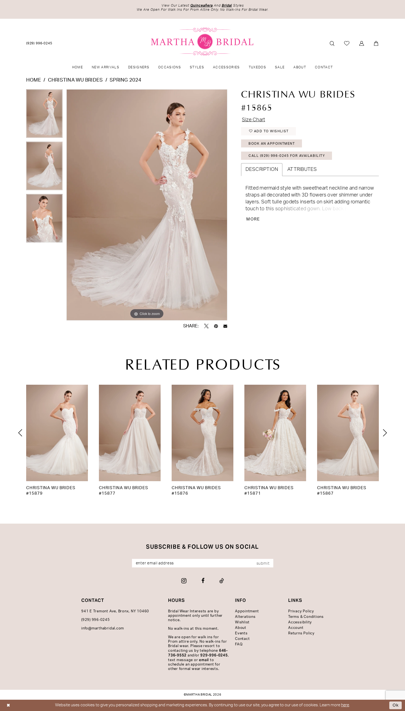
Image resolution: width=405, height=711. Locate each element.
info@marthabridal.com (102, 628)
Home (33, 80)
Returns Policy (301, 633)
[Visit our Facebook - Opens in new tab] (202, 580)
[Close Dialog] (8, 705)
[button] (362, 43)
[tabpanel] (44, 115)
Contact (242, 639)
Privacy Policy (301, 611)
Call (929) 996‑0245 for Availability (287, 155)
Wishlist (242, 622)
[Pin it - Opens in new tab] (216, 326)
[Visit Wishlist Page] (347, 43)
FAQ (238, 644)
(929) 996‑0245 (95, 620)
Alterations (245, 617)
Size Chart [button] (253, 119)
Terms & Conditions (306, 617)
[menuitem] (39, 43)
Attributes (302, 169)
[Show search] (332, 43)
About (240, 628)
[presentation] (57, 433)
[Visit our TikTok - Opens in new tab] (221, 580)
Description (261, 169)
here (345, 705)
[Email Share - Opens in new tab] (225, 326)
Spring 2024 (126, 80)
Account (295, 628)
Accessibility (300, 622)
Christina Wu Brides (75, 80)
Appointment (247, 611)
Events (241, 633)
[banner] (203, 41)
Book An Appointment (272, 143)
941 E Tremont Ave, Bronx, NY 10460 (115, 611)
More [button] (253, 219)
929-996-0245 (214, 655)
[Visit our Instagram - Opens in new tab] (184, 581)
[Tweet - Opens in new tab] (206, 326)
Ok (396, 705)
